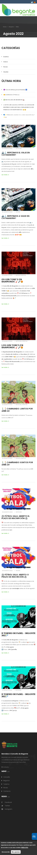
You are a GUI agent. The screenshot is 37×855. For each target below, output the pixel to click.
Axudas (5, 72)
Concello (6, 777)
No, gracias (16, 852)
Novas (5, 67)
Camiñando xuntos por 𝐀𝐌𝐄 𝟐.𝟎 (17, 463)
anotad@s (15, 588)
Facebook (8, 802)
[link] (18, 10)
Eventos (6, 57)
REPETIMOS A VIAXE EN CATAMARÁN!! (15, 217)
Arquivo (11, 27)
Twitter (7, 806)
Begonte (6, 781)
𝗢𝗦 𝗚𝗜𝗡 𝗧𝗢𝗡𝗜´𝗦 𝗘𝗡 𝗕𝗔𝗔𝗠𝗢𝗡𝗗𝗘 (12, 280)
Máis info (24, 848)
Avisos (5, 62)
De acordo (6, 852)
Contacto (5, 767)
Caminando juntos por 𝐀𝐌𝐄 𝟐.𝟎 (17, 409)
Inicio (5, 27)
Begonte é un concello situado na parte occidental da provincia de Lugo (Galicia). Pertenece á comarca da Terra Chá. (16, 759)
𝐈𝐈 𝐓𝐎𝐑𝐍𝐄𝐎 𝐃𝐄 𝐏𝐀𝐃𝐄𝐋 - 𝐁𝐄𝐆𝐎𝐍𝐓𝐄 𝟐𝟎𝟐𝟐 (18, 634)
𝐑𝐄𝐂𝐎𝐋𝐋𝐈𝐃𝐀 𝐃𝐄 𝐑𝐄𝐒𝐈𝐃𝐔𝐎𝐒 (13, 100)
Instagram (8, 809)
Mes (17, 27)
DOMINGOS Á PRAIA (11, 95)
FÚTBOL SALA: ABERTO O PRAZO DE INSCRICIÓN (15, 575)
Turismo (6, 784)
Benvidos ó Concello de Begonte (15, 754)
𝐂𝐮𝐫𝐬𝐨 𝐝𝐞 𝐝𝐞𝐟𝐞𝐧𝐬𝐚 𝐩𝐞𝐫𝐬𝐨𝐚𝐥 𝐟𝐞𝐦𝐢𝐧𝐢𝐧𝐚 (15, 90)
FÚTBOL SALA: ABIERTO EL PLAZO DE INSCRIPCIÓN (16, 517)
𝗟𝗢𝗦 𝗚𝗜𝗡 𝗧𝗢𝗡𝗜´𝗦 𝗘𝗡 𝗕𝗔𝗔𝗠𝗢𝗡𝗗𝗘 (12, 346)
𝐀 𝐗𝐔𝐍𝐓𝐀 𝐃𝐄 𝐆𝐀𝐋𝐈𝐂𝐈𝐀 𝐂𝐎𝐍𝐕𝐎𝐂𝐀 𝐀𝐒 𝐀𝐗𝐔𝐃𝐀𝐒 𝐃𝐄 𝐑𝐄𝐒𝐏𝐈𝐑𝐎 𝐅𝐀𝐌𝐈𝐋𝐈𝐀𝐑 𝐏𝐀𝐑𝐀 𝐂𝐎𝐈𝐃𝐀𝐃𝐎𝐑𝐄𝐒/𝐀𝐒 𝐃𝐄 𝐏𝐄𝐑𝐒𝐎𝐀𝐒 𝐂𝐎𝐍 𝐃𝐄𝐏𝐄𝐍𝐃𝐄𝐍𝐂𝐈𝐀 (18, 107)
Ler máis (5, 175)
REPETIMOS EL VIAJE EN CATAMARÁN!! (16, 153)
